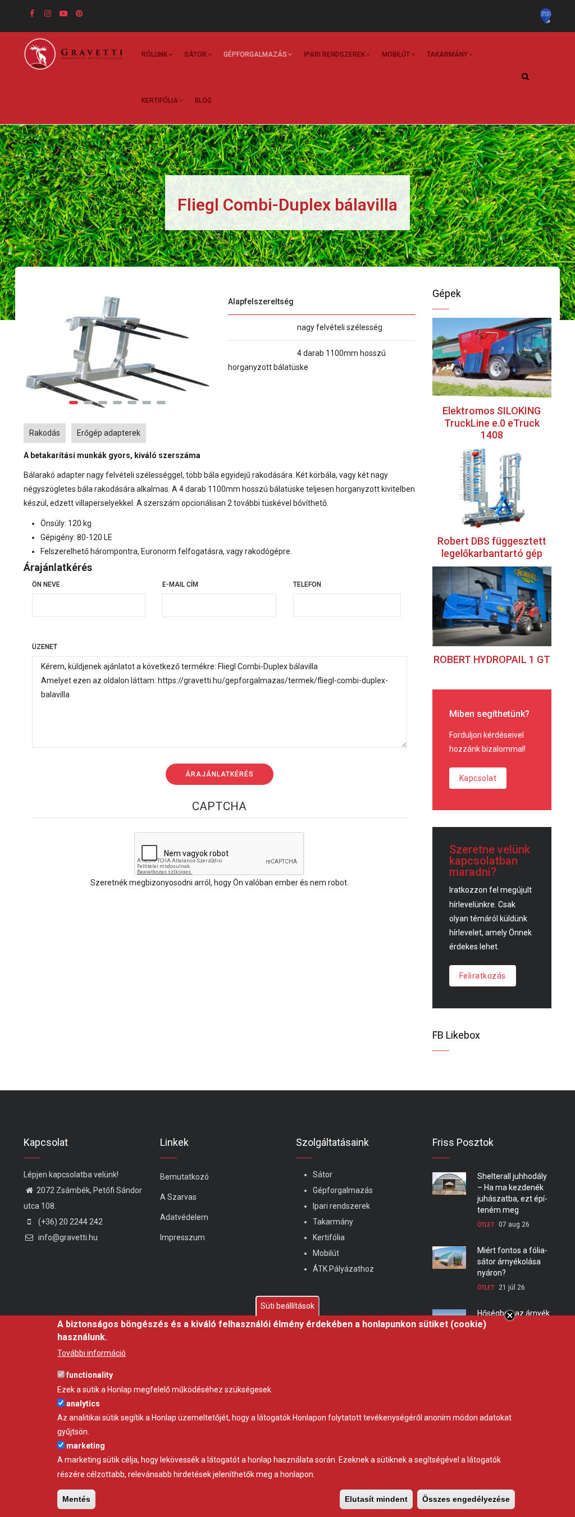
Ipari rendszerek (334, 54)
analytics (83, 1403)
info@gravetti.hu (67, 1237)
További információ (91, 1353)
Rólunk (154, 54)
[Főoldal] (77, 54)
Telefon (307, 584)
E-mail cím (180, 584)
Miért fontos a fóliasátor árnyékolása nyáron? (512, 1261)
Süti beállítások (287, 1305)
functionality (89, 1374)
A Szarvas (178, 1196)
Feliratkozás (482, 975)
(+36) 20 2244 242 (69, 1221)
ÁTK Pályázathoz (343, 1268)
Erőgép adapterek (108, 432)
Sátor (195, 54)
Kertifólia (160, 100)
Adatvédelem (184, 1217)
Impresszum (182, 1237)
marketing (85, 1445)
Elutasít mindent (376, 1499)
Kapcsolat (478, 778)
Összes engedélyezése (466, 1499)
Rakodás (44, 432)
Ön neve (46, 584)
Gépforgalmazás (255, 54)
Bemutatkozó (184, 1176)
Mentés (76, 1499)
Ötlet (485, 1225)
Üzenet (44, 647)
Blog (203, 100)
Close (510, 1315)
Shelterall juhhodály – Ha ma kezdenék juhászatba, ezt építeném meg (512, 1193)
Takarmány (447, 54)
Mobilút (396, 54)
